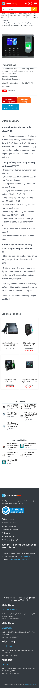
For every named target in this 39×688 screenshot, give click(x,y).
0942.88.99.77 (25, 556)
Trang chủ (5, 20)
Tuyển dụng (6, 533)
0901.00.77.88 (15, 559)
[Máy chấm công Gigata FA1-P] (29, 329)
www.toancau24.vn (30, 684)
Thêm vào (24, 101)
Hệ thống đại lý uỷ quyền (10, 540)
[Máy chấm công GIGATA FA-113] (10, 365)
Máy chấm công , (10, 23)
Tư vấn (10, 107)
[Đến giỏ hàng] (26, 3)
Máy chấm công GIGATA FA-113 (10, 381)
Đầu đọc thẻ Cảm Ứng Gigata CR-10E (10, 344)
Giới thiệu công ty (8, 536)
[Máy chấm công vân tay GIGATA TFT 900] (29, 365)
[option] (19, 46)
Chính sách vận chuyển (10, 529)
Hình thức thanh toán (9, 526)
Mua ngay (9, 101)
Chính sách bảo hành (9, 523)
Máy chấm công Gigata (25, 23)
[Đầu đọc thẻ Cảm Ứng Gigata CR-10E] (10, 329)
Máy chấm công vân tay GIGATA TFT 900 (29, 381)
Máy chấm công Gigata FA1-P (29, 344)
